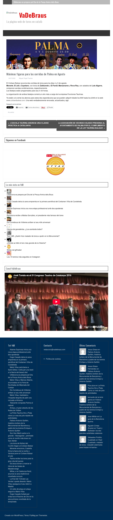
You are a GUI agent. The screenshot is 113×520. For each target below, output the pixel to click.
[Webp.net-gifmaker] (9, 246)
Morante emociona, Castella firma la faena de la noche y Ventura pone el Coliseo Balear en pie (20, 452)
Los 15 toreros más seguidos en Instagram (23, 257)
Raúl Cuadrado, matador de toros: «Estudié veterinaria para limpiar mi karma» (91, 444)
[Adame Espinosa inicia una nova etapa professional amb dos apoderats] (9, 204)
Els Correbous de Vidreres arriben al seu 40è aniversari (28, 222)
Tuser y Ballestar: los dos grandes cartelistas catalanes (90, 430)
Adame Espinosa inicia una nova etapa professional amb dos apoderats (35, 208)
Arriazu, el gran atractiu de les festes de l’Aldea (20, 409)
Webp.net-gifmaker (14, 250)
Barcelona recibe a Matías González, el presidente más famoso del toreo (35, 215)
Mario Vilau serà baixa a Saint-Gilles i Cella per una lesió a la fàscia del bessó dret (20, 370)
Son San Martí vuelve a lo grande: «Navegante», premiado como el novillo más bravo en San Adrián (20, 437)
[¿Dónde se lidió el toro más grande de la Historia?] (9, 239)
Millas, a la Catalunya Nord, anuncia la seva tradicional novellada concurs (19, 474)
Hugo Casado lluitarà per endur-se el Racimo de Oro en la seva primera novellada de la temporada (20, 498)
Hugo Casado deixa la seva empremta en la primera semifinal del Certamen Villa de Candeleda (44, 201)
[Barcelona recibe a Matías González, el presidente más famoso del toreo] (9, 211)
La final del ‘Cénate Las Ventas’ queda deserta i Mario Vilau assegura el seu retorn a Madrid (19, 483)
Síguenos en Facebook (15, 140)
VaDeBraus (33, 14)
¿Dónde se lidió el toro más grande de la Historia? (26, 243)
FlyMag (32, 515)
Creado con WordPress (14, 515)
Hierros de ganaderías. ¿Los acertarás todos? (24, 229)
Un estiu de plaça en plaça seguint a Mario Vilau (19, 490)
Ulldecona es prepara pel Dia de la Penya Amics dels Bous (30, 194)
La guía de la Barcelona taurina (96, 419)
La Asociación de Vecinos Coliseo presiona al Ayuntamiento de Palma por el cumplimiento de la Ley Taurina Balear (81, 125)
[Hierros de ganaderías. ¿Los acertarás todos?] (9, 225)
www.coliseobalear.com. (15, 100)
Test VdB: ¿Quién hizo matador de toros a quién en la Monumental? (33, 236)
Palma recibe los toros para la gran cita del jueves (20, 459)
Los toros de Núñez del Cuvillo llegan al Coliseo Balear (20, 444)
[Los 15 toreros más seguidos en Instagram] (9, 253)
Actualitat (11, 112)
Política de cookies (53, 359)
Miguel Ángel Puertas (26, 78)
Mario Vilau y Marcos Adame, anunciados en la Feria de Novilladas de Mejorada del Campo (49, 2)
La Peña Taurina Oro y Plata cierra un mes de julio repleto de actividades (20, 415)
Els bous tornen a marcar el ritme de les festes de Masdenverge (19, 466)
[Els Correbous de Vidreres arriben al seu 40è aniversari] (9, 218)
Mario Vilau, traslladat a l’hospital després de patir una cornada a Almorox (20, 397)
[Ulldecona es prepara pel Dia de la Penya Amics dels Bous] (9, 191)
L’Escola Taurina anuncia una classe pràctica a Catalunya (28, 124)
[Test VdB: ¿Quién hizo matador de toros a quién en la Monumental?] (9, 232)
